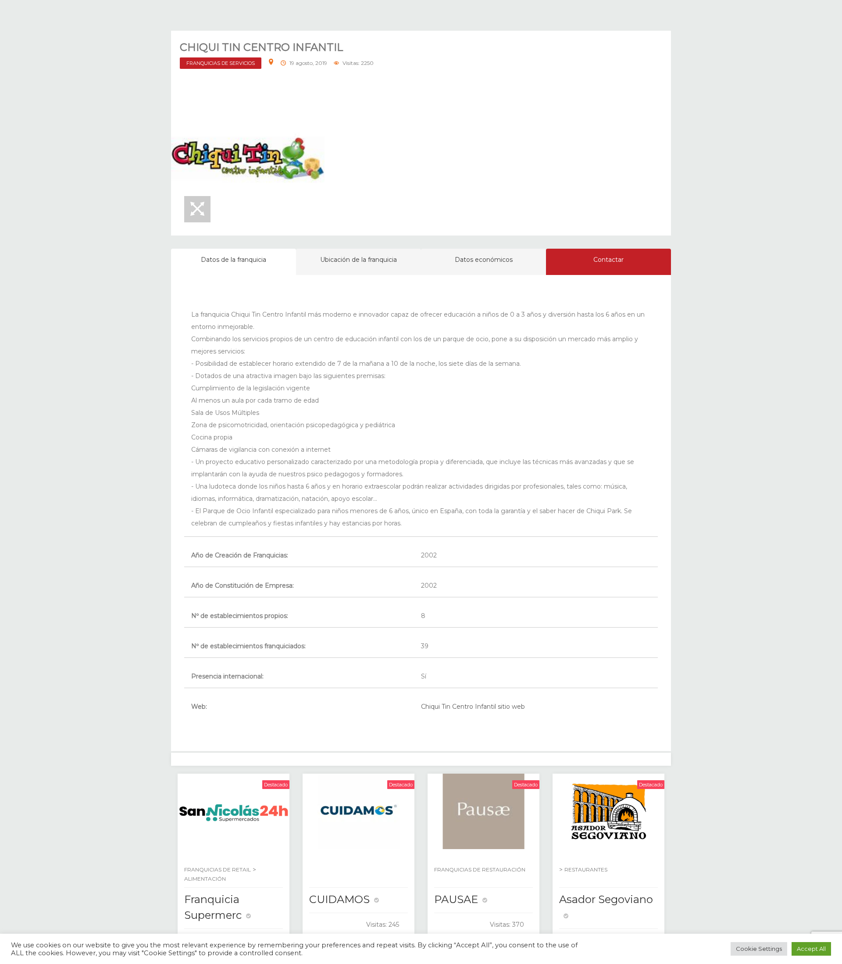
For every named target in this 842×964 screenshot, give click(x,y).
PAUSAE (456, 899)
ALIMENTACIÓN (205, 878)
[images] (248, 159)
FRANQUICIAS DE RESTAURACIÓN (479, 869)
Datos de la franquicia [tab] (233, 260)
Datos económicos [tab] (484, 260)
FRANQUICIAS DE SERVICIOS (220, 63)
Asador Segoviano (606, 899)
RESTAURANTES (585, 869)
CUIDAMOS (339, 899)
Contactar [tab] (608, 260)
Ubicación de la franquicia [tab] (358, 260)
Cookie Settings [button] (759, 948)
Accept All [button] (811, 948)
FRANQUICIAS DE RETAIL (217, 869)
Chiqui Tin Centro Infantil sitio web (473, 707)
